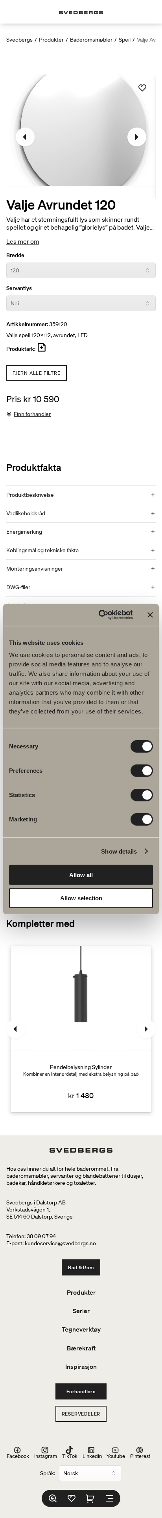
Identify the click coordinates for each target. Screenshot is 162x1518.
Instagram (45, 1456)
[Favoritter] (71, 1498)
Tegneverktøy (81, 1329)
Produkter (51, 39)
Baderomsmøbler (91, 39)
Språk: (47, 1473)
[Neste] (136, 137)
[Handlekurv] (90, 1498)
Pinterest (140, 1456)
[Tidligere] (25, 137)
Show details (119, 851)
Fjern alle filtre (37, 373)
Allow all (81, 875)
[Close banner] (150, 615)
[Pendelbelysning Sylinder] (81, 1029)
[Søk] (52, 1498)
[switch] (142, 770)
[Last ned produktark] (42, 350)
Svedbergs (19, 39)
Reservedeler (81, 1413)
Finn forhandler (32, 414)
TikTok (69, 1456)
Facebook (18, 1456)
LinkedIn (92, 1456)
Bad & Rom (81, 1267)
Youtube (116, 1456)
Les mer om (22, 241)
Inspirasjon (81, 1366)
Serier (81, 1311)
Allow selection (81, 897)
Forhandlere (81, 1391)
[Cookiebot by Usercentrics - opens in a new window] (100, 615)
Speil (125, 39)
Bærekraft (81, 1348)
